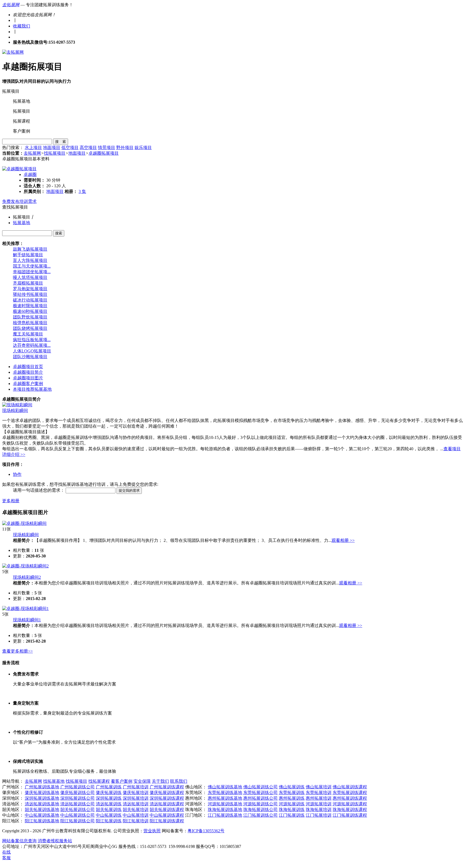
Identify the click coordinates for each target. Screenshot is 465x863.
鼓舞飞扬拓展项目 (30, 249)
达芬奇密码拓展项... (32, 345)
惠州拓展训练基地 (225, 798)
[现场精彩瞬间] (17, 405)
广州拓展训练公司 (77, 787)
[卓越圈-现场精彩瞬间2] (25, 566)
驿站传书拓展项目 (30, 294)
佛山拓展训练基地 (225, 787)
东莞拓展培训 (319, 792)
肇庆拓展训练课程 (167, 792)
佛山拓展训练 (292, 787)
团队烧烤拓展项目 (30, 328)
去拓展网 (10, 4)
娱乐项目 (143, 147)
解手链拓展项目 (28, 254)
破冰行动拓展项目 (30, 300)
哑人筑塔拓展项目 (30, 277)
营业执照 (152, 831)
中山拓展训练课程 (167, 815)
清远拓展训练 (109, 804)
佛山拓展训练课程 (350, 787)
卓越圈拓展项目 (104, 153)
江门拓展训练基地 (225, 815)
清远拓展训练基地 (42, 804)
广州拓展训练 (109, 787)
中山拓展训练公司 (77, 815)
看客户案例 (121, 781)
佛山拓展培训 (319, 787)
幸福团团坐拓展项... (32, 271)
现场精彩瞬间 (15, 410)
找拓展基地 (54, 781)
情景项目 (106, 147)
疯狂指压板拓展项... (32, 339)
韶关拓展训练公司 (77, 809)
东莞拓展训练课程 (350, 792)
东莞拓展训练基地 (225, 792)
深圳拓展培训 (136, 798)
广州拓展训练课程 (167, 787)
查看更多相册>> (17, 651)
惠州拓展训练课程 (350, 798)
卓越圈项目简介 (28, 372)
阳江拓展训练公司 (77, 821)
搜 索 (60, 142)
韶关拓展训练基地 (42, 809)
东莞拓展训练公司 (260, 792)
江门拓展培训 (319, 815)
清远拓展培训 (136, 804)
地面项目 (51, 147)
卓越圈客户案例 (28, 383)
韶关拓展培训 (136, 809)
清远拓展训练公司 (77, 804)
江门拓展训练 (292, 815)
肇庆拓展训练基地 (42, 792)
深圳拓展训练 (109, 798)
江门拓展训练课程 (350, 815)
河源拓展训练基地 (225, 804)
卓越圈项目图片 (28, 378)
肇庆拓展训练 (109, 792)
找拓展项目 (54, 153)
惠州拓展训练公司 (260, 798)
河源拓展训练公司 (260, 804)
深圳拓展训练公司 (77, 798)
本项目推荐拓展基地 (32, 389)
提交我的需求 (129, 490)
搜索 (58, 233)
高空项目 (88, 147)
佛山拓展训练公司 (260, 787)
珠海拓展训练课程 (350, 809)
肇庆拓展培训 (136, 792)
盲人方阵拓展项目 (30, 260)
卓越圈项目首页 (28, 366)
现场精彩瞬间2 (27, 577)
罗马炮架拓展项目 (30, 288)
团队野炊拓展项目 (30, 317)
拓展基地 (21, 222)
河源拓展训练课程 (350, 804)
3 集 (82, 191)
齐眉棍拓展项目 (28, 283)
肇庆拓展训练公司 (77, 792)
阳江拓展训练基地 (42, 821)
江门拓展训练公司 (260, 815)
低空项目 (70, 147)
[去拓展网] (13, 52)
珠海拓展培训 (319, 809)
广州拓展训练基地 (42, 787)
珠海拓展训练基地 (225, 809)
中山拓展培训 (136, 815)
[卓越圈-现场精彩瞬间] (24, 523)
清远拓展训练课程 (167, 804)
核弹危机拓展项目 (30, 322)
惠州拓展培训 (319, 798)
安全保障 (142, 781)
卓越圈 (30, 174)
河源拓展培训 (319, 804)
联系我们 (178, 781)
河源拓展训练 (292, 804)
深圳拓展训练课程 (167, 798)
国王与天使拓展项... (32, 266)
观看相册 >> (343, 540)
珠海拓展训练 (292, 809)
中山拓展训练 (109, 815)
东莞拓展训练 (292, 792)
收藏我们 (21, 26)
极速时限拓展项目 (30, 305)
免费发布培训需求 (19, 201)
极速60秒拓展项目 (30, 311)
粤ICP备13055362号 (206, 831)
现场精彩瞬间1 (27, 620)
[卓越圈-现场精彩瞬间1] (25, 608)
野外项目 (124, 147)
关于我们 (160, 781)
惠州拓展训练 (292, 798)
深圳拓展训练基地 (42, 798)
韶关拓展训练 (109, 809)
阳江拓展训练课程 (167, 821)
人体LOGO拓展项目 (32, 351)
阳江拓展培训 (136, 821)
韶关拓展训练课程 (167, 809)
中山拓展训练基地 (42, 815)
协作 (17, 474)
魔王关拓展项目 (28, 334)
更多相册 (10, 500)
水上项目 (33, 147)
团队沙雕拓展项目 (30, 356)
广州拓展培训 (136, 787)
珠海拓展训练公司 (260, 809)
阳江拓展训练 (109, 821)
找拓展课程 (99, 781)
